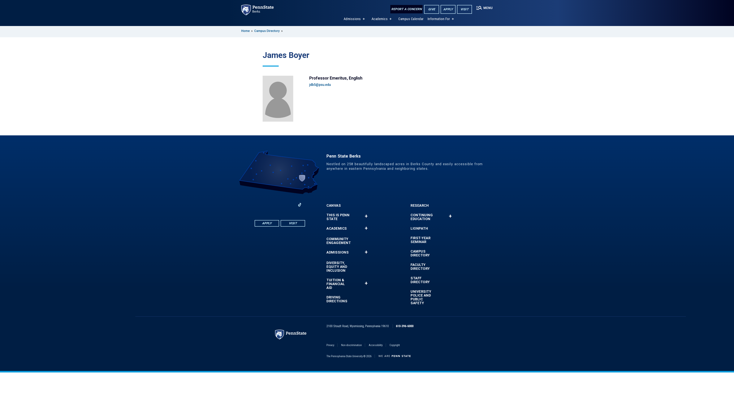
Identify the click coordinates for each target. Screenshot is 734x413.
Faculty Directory (420, 267)
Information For (439, 19)
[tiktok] (300, 205)
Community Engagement (338, 241)
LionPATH (419, 228)
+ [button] (366, 216)
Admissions (352, 19)
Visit (464, 9)
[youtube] (280, 205)
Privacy (330, 345)
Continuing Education (422, 217)
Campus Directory (267, 31)
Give (431, 9)
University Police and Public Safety (421, 297)
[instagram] (289, 205)
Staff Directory (420, 280)
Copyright (395, 345)
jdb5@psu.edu (320, 85)
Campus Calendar (411, 19)
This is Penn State (337, 217)
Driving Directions (336, 299)
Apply (448, 9)
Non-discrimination (351, 345)
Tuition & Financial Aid (335, 284)
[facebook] (260, 205)
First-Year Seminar (420, 240)
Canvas (333, 205)
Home (245, 31)
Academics (380, 19)
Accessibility (376, 345)
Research (420, 205)
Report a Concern (406, 9)
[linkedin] (270, 205)
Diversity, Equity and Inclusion (336, 266)
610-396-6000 (404, 326)
